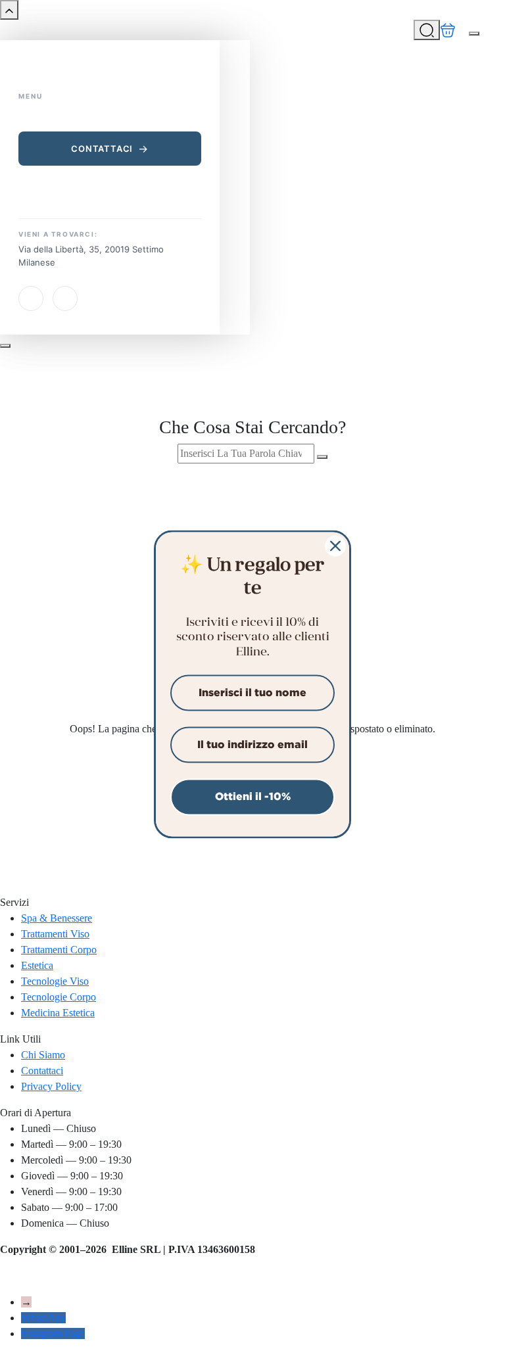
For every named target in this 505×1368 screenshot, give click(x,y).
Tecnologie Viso (55, 981)
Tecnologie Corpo (58, 996)
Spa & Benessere (56, 918)
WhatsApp (43, 1317)
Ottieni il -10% (253, 797)
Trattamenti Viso (55, 933)
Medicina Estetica (58, 1012)
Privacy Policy (51, 1086)
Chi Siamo (43, 1054)
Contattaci (102, 148)
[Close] (335, 545)
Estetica (37, 965)
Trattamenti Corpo (59, 949)
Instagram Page (53, 1333)
